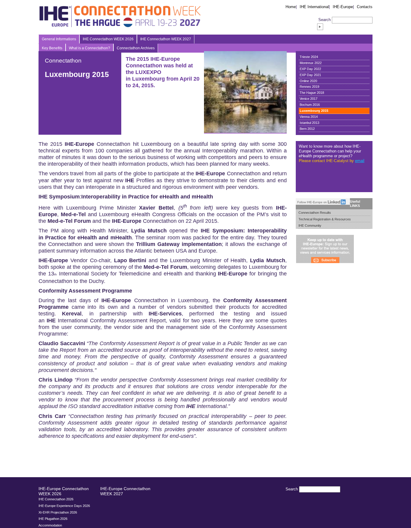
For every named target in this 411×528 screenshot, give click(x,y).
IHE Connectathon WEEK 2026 (108, 39)
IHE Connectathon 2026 (56, 499)
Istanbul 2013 (309, 122)
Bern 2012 (307, 128)
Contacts (364, 7)
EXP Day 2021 (310, 75)
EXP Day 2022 (310, 69)
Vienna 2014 (309, 116)
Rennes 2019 (309, 86)
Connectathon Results (314, 212)
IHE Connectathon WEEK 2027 (165, 39)
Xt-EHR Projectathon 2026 (58, 512)
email (359, 160)
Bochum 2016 (310, 104)
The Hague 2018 (312, 92)
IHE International (314, 7)
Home (291, 7)
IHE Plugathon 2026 (53, 518)
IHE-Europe (343, 7)
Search (324, 19)
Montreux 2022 (311, 63)
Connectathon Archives (136, 48)
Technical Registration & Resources (324, 219)
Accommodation (50, 525)
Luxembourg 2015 (314, 110)
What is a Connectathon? (89, 48)
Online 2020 (308, 81)
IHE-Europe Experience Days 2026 (64, 506)
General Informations (59, 39)
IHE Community (309, 225)
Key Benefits (52, 48)
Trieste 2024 (309, 57)
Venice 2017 (308, 98)
